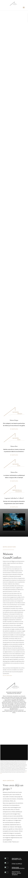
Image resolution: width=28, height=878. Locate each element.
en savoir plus (14, 429)
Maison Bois (14, 446)
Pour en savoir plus (7, 675)
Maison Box (14, 472)
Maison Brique (14, 420)
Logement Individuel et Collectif (14, 498)
